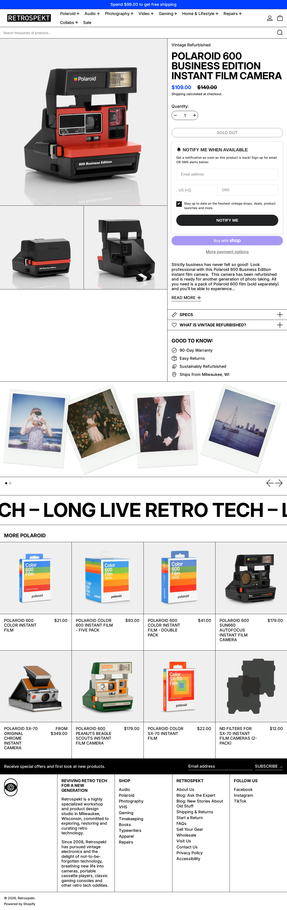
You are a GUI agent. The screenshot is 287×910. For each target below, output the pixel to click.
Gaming (126, 812)
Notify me (227, 220)
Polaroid (126, 795)
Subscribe (266, 766)
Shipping (178, 94)
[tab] (6, 483)
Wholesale (186, 835)
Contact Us (187, 847)
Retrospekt (26, 898)
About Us (185, 789)
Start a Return (189, 817)
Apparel (126, 836)
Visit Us (183, 841)
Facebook (243, 789)
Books (125, 824)
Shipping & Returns (194, 811)
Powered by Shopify (19, 904)
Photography (131, 801)
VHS (123, 807)
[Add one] (194, 115)
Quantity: (180, 106)
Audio (124, 789)
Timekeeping (131, 818)
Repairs (126, 842)
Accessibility (188, 858)
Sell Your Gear (189, 829)
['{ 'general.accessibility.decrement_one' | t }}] (175, 115)
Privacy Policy (189, 852)
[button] (280, 18)
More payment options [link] (227, 251)
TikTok (240, 801)
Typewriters (130, 830)
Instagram (243, 795)
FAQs (181, 823)
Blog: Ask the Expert (195, 795)
